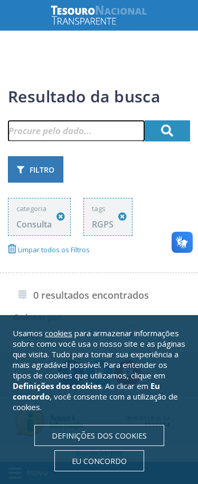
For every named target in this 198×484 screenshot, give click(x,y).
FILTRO (42, 170)
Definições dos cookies (99, 436)
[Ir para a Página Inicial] (107, 15)
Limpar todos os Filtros (53, 249)
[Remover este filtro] (60, 217)
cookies (58, 333)
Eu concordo (99, 461)
